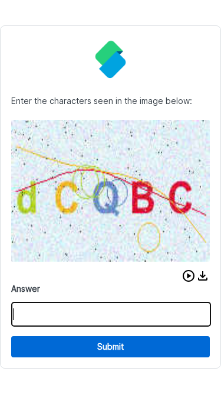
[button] (189, 276)
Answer (25, 289)
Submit (110, 346)
